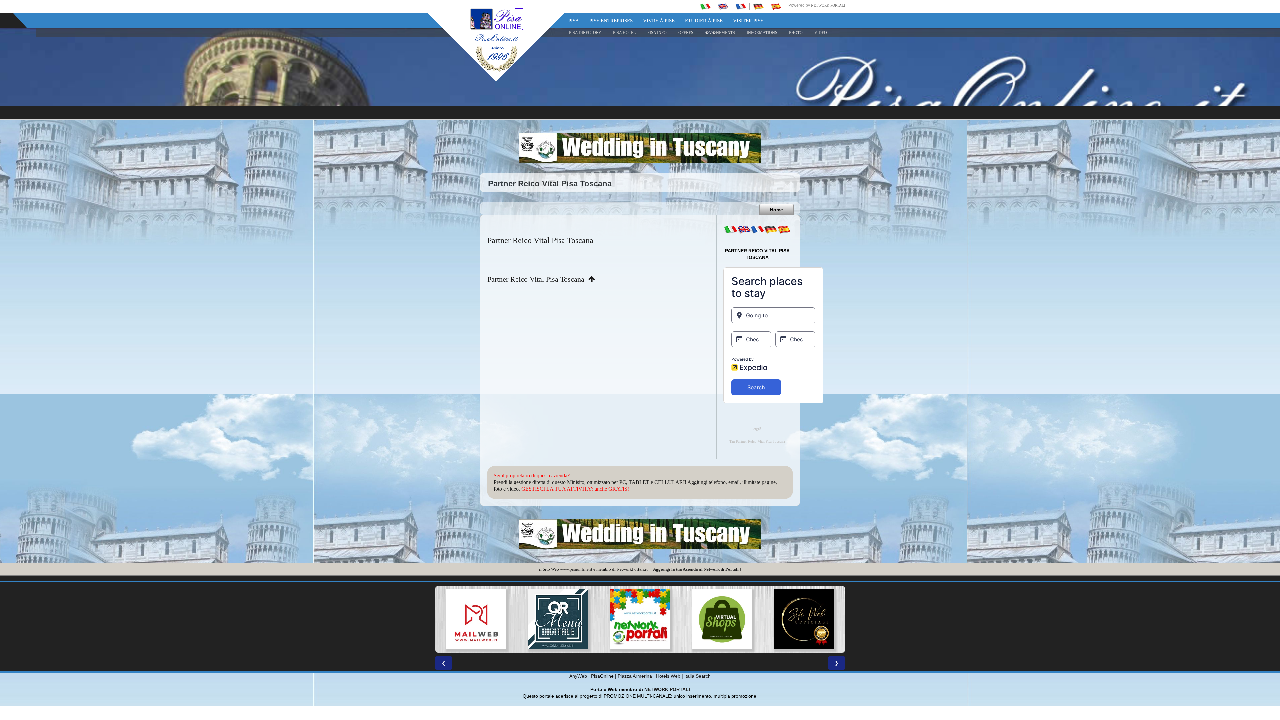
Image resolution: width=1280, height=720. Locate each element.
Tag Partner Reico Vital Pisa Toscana (757, 441)
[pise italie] (740, 6)
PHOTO (796, 32)
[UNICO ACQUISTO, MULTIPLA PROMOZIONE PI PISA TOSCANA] (558, 619)
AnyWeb (578, 676)
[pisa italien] (758, 6)
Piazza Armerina (635, 676)
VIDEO (820, 32)
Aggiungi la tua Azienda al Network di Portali (696, 569)
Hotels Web (668, 676)
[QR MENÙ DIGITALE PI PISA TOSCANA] (476, 619)
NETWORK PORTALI (667, 689)
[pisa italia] (705, 6)
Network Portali (828, 5)
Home (776, 209)
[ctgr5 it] (730, 229)
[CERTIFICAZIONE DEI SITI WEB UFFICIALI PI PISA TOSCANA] (722, 619)
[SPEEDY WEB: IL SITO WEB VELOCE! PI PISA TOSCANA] (804, 619)
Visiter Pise (748, 20)
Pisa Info (657, 32)
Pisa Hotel (624, 32)
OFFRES (685, 32)
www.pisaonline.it (576, 569)
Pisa (573, 20)
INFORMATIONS (762, 32)
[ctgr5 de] (770, 229)
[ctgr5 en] (744, 229)
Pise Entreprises (611, 20)
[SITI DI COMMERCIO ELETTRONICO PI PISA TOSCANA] (640, 619)
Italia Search (697, 676)
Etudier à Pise (704, 20)
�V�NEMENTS (720, 32)
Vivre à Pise (659, 20)
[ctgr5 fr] (757, 229)
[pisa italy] (723, 6)
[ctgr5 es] (784, 229)
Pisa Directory (585, 32)
